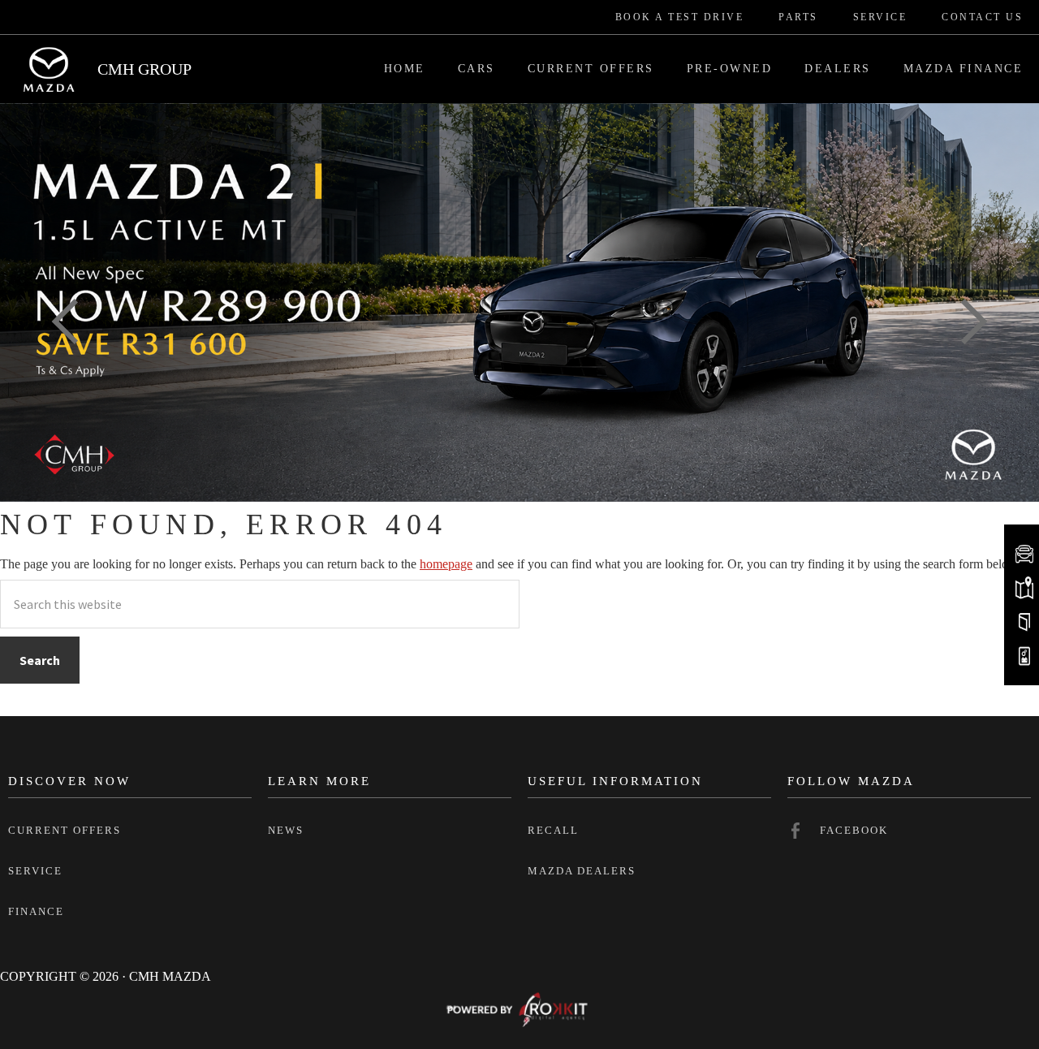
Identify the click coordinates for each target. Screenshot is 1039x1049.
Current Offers (591, 69)
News (286, 830)
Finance (36, 911)
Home (404, 69)
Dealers (837, 69)
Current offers (64, 830)
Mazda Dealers (582, 871)
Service (880, 17)
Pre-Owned (730, 69)
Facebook (854, 830)
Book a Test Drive (679, 17)
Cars (476, 69)
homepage (446, 564)
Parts (798, 17)
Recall (553, 830)
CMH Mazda (48, 69)
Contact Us (982, 17)
